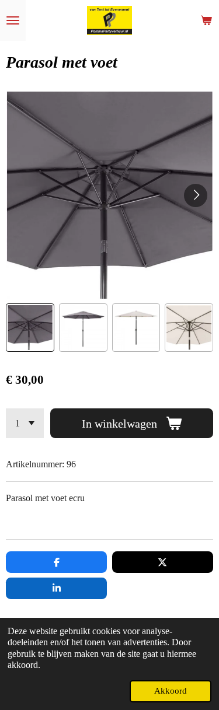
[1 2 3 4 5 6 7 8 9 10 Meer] (25, 423)
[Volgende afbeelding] (195, 195)
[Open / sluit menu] (13, 20)
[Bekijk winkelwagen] (206, 20)
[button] (30, 327)
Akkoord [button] (170, 690)
